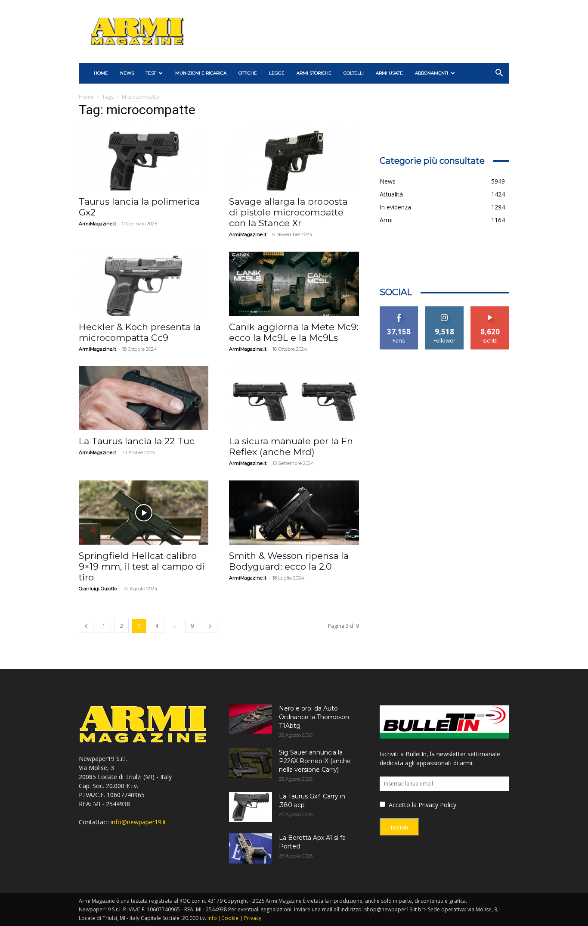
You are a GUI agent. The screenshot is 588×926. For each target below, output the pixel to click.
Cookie (229, 918)
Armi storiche (314, 73)
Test (151, 73)
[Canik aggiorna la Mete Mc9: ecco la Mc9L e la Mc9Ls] (294, 284)
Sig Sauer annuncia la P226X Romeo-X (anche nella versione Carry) (315, 760)
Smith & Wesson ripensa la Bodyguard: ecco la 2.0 (289, 561)
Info (212, 918)
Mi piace (399, 309)
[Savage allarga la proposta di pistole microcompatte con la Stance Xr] (294, 158)
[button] (499, 74)
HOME (101, 73)
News (127, 73)
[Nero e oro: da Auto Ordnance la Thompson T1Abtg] (250, 719)
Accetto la (401, 805)
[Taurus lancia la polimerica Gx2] (143, 158)
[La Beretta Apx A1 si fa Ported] (250, 848)
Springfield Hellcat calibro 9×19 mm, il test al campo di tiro (142, 566)
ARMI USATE (389, 73)
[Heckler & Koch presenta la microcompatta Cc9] (143, 284)
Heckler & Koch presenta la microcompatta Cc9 (140, 332)
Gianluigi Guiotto (98, 589)
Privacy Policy (437, 805)
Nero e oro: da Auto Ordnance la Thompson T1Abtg (314, 717)
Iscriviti (490, 309)
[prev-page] (86, 626)
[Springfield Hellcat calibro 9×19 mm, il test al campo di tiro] (143, 512)
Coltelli (354, 73)
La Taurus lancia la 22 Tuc (137, 441)
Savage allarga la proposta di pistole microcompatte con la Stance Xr (288, 212)
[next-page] (210, 626)
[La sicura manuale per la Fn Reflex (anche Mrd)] (294, 398)
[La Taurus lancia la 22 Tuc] (143, 398)
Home (86, 96)
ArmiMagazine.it (97, 224)
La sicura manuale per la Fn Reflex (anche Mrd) (291, 446)
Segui (444, 309)
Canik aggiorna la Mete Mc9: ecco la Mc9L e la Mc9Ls (293, 332)
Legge (277, 73)
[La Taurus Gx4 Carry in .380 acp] (250, 807)
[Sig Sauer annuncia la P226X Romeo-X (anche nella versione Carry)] (250, 763)
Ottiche (247, 73)
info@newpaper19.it (138, 822)
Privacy (252, 918)
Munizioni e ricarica (200, 73)
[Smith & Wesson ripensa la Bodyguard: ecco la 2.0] (294, 512)
